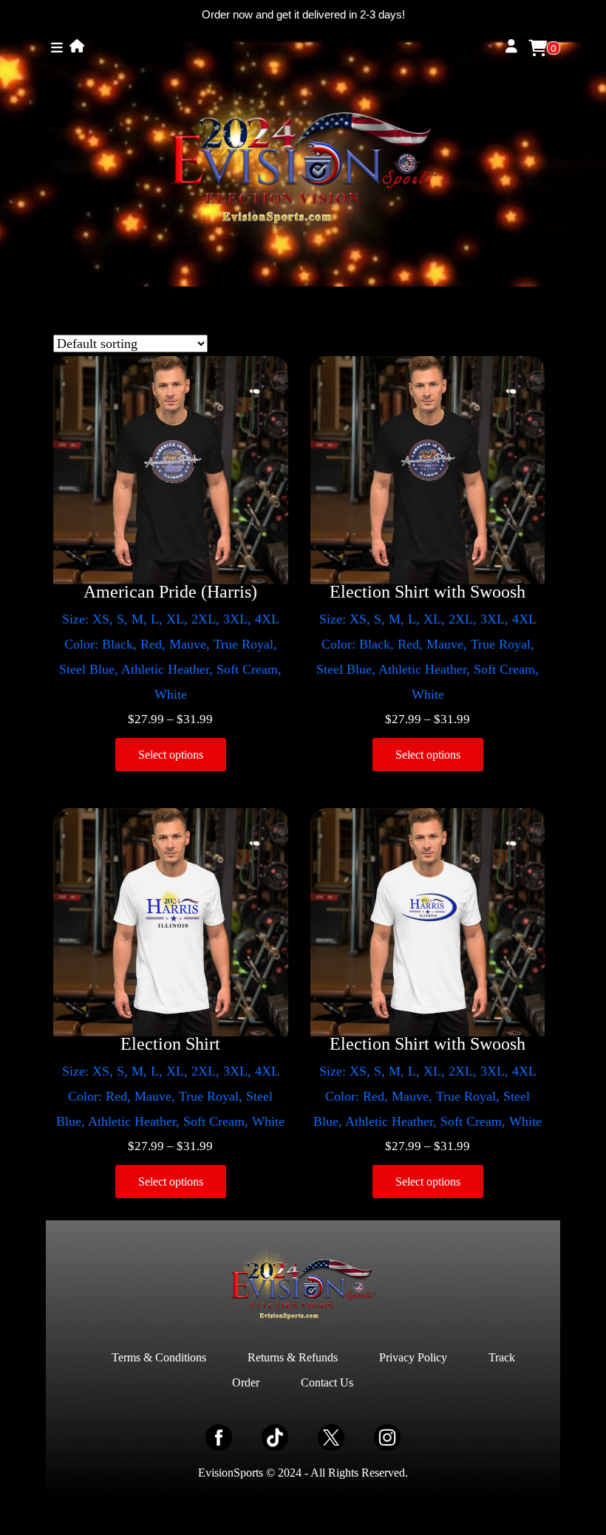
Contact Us (327, 1382)
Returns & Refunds (293, 1357)
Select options (170, 754)
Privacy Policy (413, 1357)
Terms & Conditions (159, 1357)
